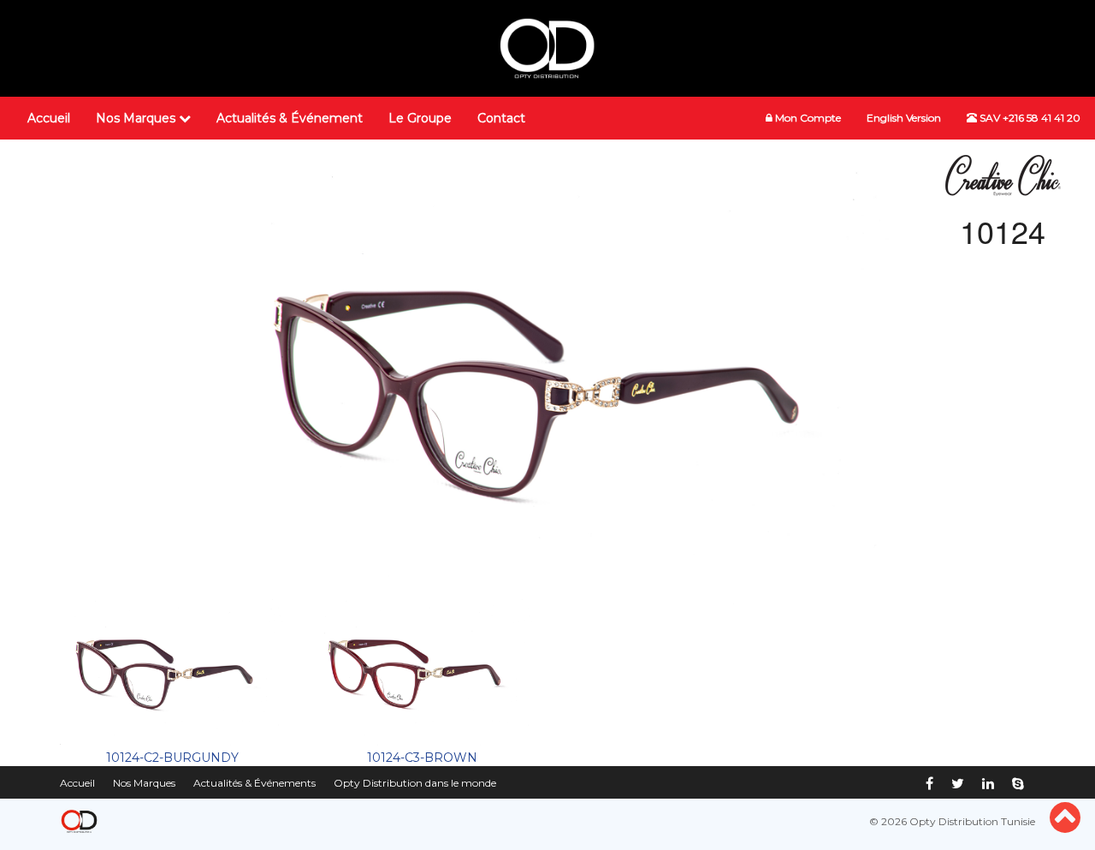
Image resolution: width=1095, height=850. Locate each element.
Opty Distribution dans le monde (415, 782)
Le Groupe (420, 118)
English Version (904, 117)
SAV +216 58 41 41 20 (1028, 117)
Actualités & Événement (289, 118)
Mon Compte (806, 117)
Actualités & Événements (254, 782)
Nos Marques (137, 118)
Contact (501, 118)
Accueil (48, 118)
